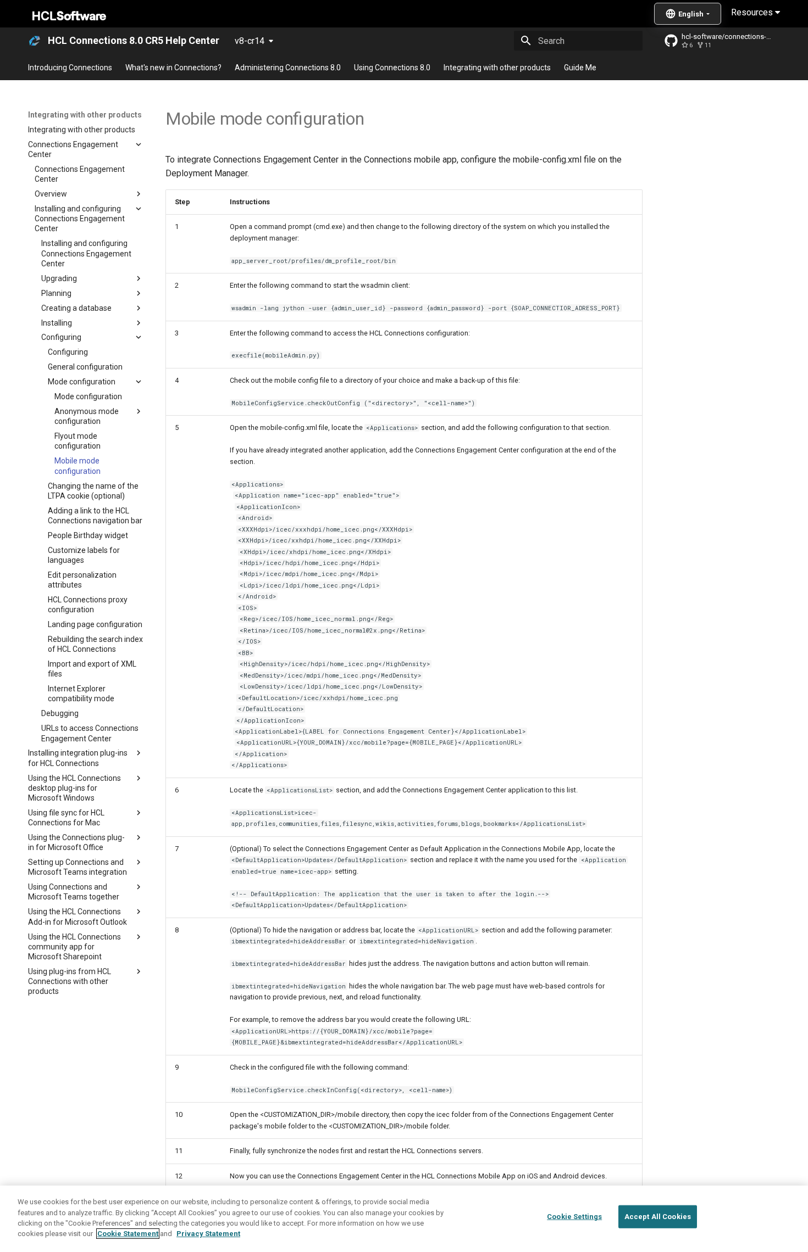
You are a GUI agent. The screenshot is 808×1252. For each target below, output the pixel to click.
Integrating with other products (497, 67)
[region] (404, 1219)
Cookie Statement (127, 1233)
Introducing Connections (70, 67)
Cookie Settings (574, 1216)
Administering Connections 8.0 (288, 67)
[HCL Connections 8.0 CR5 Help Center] (35, 41)
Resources (753, 12)
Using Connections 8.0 (392, 67)
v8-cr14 (249, 41)
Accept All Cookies (657, 1216)
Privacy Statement (208, 1233)
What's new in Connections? (173, 67)
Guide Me (580, 67)
